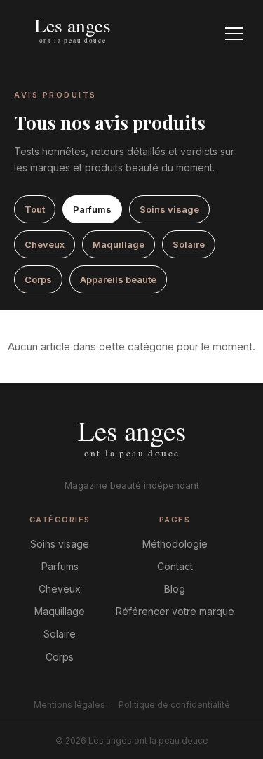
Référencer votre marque (175, 611)
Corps (38, 279)
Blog (174, 589)
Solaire (189, 244)
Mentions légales (69, 704)
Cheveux (45, 244)
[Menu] (234, 34)
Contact (175, 566)
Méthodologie (175, 544)
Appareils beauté (118, 279)
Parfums (92, 209)
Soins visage (169, 209)
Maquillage (118, 244)
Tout (35, 209)
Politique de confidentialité (174, 704)
